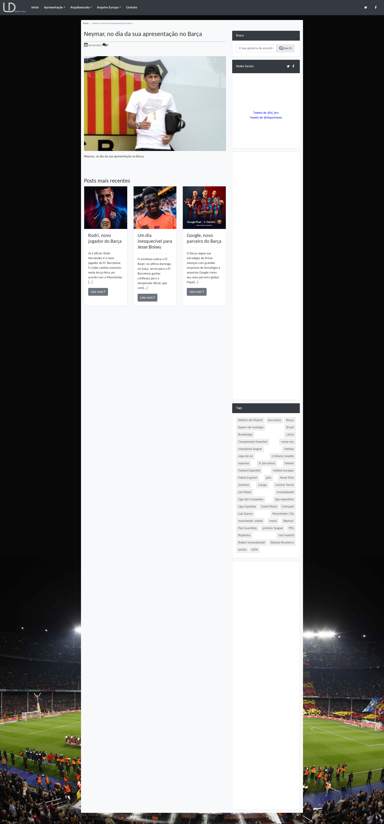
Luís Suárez (245, 513)
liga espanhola (284, 499)
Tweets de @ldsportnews (266, 117)
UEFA (254, 549)
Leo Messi (244, 492)
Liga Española (247, 506)
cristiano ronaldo (283, 456)
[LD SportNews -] (14, 8)
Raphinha (244, 535)
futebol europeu (283, 470)
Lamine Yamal (284, 485)
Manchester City (283, 513)
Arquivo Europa (108, 7)
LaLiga (262, 485)
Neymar (288, 521)
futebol (289, 463)
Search (287, 48)
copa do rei (245, 456)
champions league (250, 449)
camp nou (287, 441)
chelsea (289, 449)
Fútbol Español (247, 477)
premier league (273, 528)
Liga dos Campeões (250, 499)
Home (85, 23)
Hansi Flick (287, 477)
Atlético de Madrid (250, 420)
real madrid (286, 535)
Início (35, 7)
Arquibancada (80, 7)
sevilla (242, 549)
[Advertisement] (155, 363)
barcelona (274, 420)
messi (273, 521)
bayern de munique (250, 427)
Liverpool (288, 506)
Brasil (290, 427)
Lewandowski (285, 492)
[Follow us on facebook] (375, 7)
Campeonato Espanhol (252, 441)
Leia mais (97, 292)
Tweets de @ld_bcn (266, 113)
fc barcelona (267, 463)
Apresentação (53, 7)
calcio (290, 434)
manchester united (250, 521)
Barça (290, 420)
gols (268, 477)
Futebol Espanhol (249, 470)
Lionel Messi (269, 506)
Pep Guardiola (247, 528)
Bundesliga (245, 434)
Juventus (243, 485)
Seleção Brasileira (282, 542)
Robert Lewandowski (251, 542)
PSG (291, 528)
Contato (131, 7)
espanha (243, 463)
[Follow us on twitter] (365, 7)
